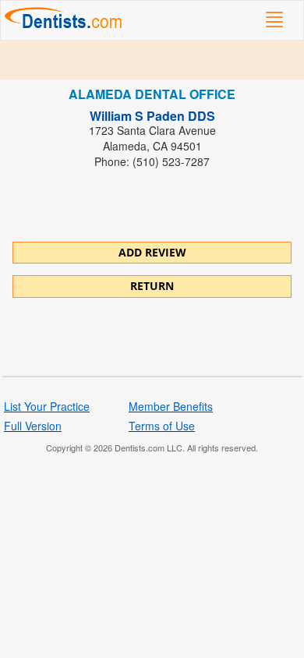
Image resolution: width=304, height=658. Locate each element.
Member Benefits (171, 406)
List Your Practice (47, 406)
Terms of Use (162, 425)
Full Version (33, 425)
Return (152, 285)
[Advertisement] (152, 60)
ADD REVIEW (152, 252)
